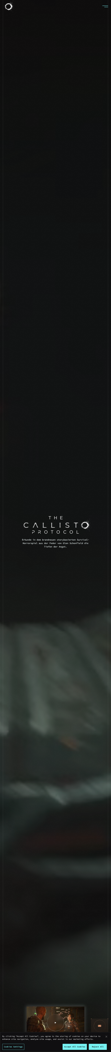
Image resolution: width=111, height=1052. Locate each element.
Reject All (98, 1047)
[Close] (106, 1036)
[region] (55, 1042)
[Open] (105, 6)
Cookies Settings (13, 1047)
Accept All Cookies (74, 1047)
